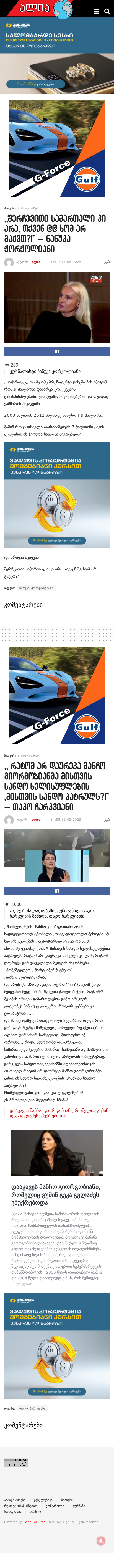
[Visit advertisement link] (57, 152)
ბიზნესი (67, 1500)
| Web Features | (35, 1522)
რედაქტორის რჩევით (20, 1506)
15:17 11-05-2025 (65, 262)
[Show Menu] (96, 11)
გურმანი (79, 1506)
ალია (36, 262)
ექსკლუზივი (43, 1500)
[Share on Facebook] (57, 351)
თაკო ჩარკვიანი (32, 1408)
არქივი (35, 1512)
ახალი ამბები (30, 208)
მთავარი (10, 208)
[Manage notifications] (101, 1540)
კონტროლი (55, 1506)
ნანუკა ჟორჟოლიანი (36, 588)
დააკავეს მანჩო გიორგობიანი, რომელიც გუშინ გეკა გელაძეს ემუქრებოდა (59, 1113)
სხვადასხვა (13, 1512)
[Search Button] (107, 11)
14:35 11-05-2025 (65, 820)
